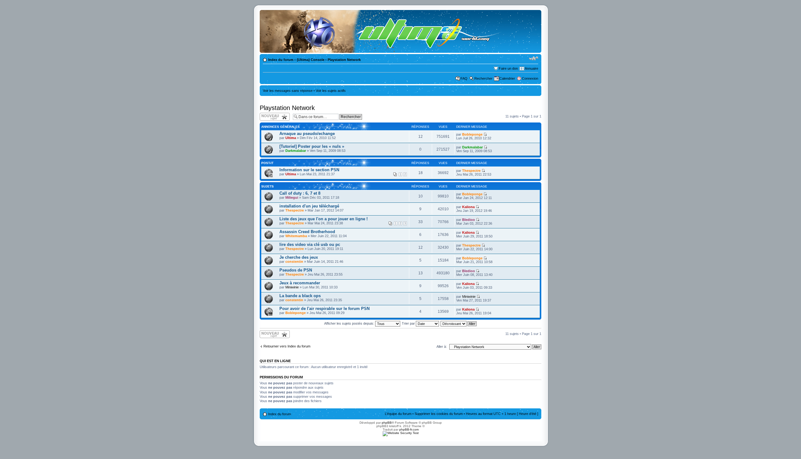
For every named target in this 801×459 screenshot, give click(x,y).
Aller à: (441, 346)
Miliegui (291, 197)
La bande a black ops (300, 295)
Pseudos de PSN (295, 270)
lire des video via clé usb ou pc (309, 244)
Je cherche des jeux (298, 257)
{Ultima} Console (310, 60)
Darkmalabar (295, 150)
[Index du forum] (383, 31)
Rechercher (483, 78)
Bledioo (468, 220)
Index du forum (280, 60)
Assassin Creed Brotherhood (307, 231)
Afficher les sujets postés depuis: (349, 323)
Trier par (409, 323)
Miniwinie (292, 287)
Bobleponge (472, 134)
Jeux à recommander (299, 283)
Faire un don (508, 68)
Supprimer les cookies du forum (439, 414)
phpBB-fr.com (409, 429)
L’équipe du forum (398, 414)
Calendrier (507, 78)
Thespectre (471, 170)
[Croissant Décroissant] (459, 323)
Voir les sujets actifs (331, 90)
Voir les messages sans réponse (288, 90)
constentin (294, 261)
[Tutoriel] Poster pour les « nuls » (311, 146)
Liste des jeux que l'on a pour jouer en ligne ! (323, 219)
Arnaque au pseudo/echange (307, 133)
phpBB (387, 422)
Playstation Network (344, 60)
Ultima (290, 138)
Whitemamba (296, 236)
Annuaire (531, 68)
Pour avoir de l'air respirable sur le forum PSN (324, 308)
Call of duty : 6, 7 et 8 (299, 193)
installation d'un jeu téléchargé (309, 206)
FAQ (464, 78)
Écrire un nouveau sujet (274, 116)
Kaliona (468, 207)
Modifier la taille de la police (533, 58)
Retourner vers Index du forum (286, 346)
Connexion (530, 78)
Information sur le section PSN (309, 169)
